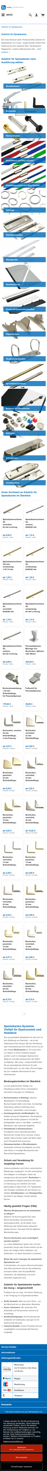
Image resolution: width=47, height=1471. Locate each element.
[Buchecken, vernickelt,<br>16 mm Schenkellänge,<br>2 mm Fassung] (34, 931)
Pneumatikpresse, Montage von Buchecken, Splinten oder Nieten (34, 650)
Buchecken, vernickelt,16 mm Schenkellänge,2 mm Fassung (32, 945)
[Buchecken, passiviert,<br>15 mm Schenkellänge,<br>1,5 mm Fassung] (34, 847)
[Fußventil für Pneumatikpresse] (34, 678)
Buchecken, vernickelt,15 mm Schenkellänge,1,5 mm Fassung (10, 861)
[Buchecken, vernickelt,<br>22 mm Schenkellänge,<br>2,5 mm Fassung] (34, 720)
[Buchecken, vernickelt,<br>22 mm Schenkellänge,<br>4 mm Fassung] (12, 889)
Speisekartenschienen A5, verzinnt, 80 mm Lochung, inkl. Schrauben (12, 650)
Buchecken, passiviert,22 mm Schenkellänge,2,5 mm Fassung (10, 776)
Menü (9, 14)
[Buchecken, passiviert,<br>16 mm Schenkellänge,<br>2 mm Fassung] (12, 931)
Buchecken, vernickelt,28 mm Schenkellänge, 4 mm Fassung (9, 987)
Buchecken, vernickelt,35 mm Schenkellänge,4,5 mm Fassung (32, 818)
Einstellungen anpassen (21, 1466)
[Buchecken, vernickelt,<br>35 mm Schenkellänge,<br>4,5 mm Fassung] (34, 805)
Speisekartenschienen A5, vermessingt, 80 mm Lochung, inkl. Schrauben (34, 607)
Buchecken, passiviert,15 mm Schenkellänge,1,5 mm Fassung (32, 861)
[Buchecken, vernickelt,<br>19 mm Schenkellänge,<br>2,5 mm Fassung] (34, 763)
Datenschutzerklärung (13, 1441)
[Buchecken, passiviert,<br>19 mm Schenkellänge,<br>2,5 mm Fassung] (12, 805)
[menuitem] (7, 14)
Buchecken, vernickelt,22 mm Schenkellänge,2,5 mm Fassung (32, 734)
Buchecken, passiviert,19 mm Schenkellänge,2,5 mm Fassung (10, 818)
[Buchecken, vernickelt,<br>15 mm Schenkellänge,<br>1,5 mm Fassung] (12, 847)
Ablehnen (22, 1448)
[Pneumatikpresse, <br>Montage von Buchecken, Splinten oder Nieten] (34, 636)
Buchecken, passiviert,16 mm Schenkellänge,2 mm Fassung (9, 945)
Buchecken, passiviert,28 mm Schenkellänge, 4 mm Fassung (32, 987)
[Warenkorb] (42, 14)
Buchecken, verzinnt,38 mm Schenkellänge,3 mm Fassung (12, 734)
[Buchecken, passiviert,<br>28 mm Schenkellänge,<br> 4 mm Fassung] (34, 974)
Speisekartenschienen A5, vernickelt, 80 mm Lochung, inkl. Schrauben (12, 523)
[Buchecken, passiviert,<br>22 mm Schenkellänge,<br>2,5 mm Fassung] (12, 763)
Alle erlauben (21, 1457)
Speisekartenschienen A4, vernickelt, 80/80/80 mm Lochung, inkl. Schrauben (12, 607)
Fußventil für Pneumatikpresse (33, 689)
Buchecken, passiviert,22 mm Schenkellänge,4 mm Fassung (32, 903)
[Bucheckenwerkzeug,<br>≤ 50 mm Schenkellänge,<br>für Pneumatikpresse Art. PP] (12, 678)
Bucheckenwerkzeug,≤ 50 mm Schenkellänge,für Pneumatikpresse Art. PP (12, 692)
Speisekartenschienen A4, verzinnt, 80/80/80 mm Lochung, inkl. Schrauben (34, 523)
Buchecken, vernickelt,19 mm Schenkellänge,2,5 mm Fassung (32, 776)
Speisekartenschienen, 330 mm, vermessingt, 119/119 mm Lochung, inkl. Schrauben (12, 565)
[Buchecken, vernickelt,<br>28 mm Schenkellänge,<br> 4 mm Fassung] (12, 974)
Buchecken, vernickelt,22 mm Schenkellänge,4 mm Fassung (9, 903)
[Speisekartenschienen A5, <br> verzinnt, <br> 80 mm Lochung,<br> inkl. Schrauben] (12, 636)
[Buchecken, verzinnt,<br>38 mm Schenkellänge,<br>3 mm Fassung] (12, 720)
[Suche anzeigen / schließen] (30, 14)
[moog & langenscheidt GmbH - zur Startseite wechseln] (12, 7)
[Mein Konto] (36, 14)
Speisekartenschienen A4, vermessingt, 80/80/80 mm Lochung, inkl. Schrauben (34, 565)
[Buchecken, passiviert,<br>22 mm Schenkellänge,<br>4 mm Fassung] (34, 889)
